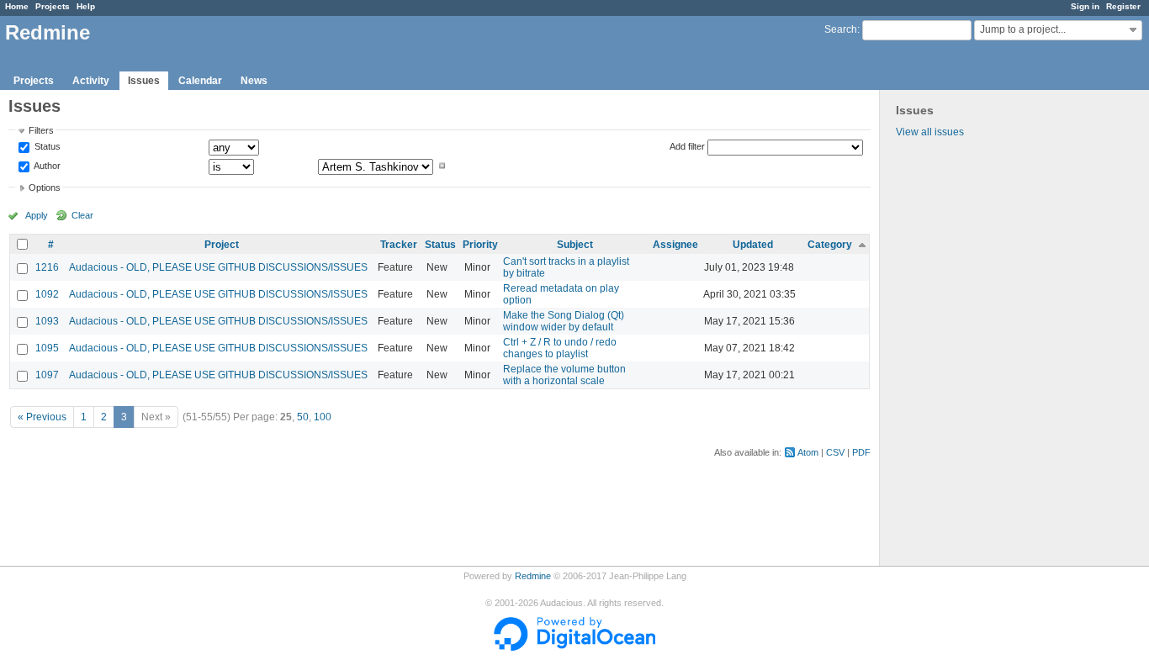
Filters (41, 130)
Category (829, 245)
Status (46, 147)
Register (1123, 6)
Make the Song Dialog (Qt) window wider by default (563, 321)
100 (322, 417)
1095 (47, 348)
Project (221, 245)
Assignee (675, 245)
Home (17, 6)
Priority (480, 245)
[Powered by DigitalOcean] (574, 647)
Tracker (398, 245)
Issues (144, 81)
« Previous (42, 417)
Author (46, 166)
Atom (807, 452)
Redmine (533, 576)
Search (840, 29)
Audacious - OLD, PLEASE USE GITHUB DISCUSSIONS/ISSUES (218, 267)
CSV (835, 452)
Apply (36, 215)
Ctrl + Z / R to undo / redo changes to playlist (560, 348)
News (254, 81)
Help (86, 6)
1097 (47, 375)
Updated (753, 245)
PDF (861, 452)
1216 (47, 267)
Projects (52, 6)
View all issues (930, 132)
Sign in (1085, 6)
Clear (82, 215)
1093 (47, 321)
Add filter (687, 146)
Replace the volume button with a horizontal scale (564, 375)
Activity (90, 81)
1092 (47, 294)
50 (303, 417)
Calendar (200, 81)
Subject (575, 245)
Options (45, 187)
